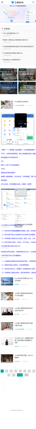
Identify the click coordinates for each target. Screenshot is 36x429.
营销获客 (22, 69)
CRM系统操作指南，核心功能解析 (24, 356)
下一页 (20, 375)
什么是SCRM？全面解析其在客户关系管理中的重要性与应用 (24, 340)
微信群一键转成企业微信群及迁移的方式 (15, 40)
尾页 (26, 375)
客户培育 (17, 299)
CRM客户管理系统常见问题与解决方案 (24, 324)
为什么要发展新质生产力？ (11, 33)
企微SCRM (17, 361)
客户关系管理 (23, 83)
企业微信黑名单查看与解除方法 (13, 53)
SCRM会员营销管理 (7, 69)
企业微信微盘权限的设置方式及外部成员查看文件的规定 (18, 46)
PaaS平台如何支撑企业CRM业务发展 (24, 279)
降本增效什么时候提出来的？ (12, 59)
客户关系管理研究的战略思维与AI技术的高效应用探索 (26, 89)
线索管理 (17, 284)
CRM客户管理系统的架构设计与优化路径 (24, 294)
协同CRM (17, 346)
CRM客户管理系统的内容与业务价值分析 (24, 309)
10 (13, 375)
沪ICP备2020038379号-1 (17, 410)
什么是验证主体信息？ (22, 101)
